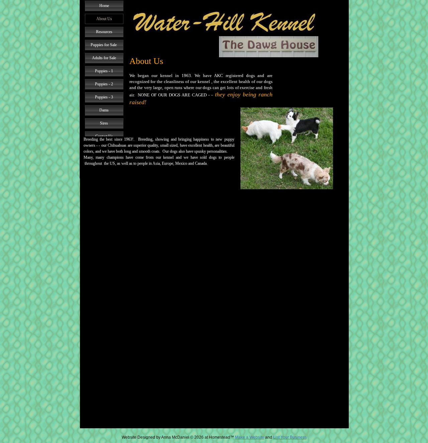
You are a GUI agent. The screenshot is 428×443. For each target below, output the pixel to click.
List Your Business (290, 437)
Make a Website (249, 437)
